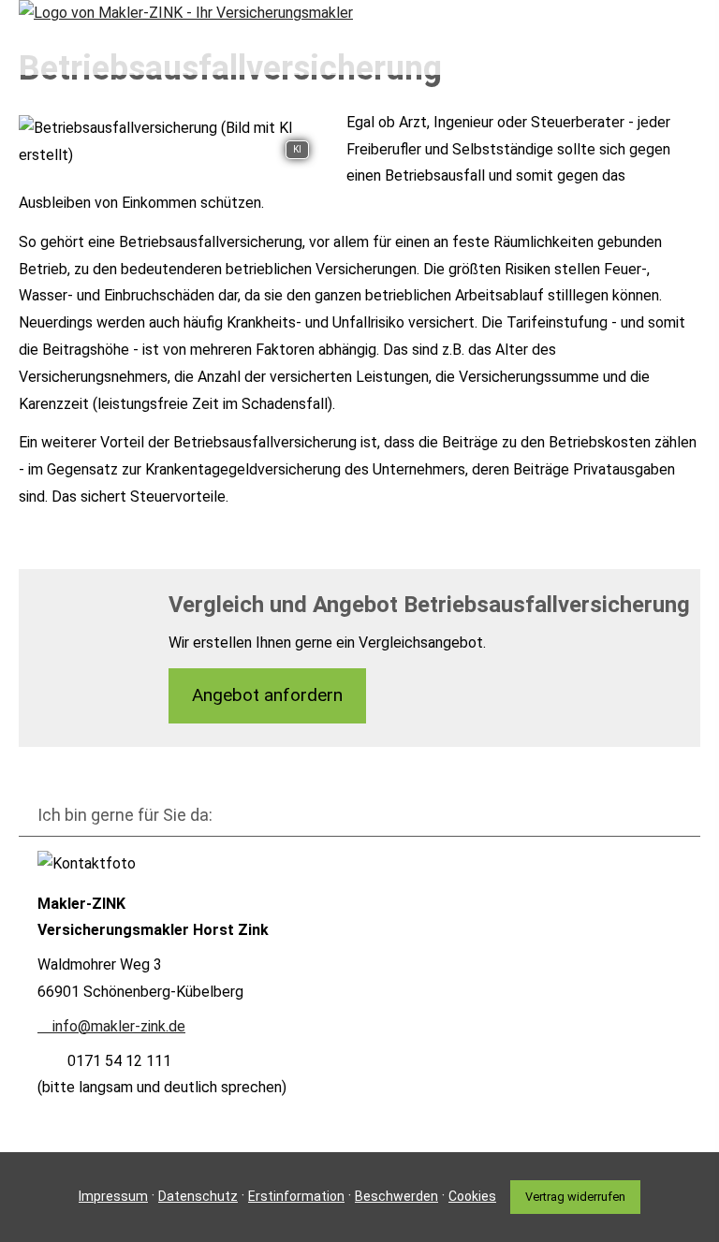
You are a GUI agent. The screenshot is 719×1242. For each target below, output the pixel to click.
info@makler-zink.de (118, 1026)
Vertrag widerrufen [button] (575, 1197)
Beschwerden (396, 1196)
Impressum (113, 1196)
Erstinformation (296, 1196)
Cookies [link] (472, 1196)
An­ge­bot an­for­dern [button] (267, 695)
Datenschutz (198, 1196)
